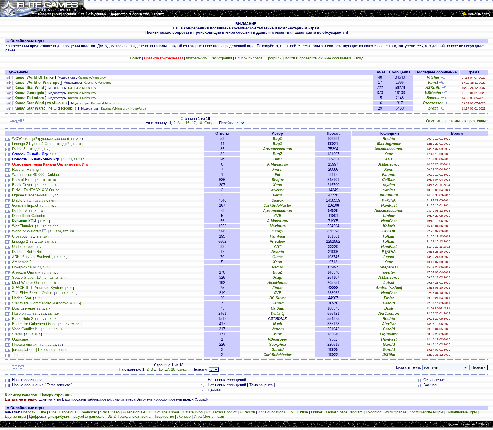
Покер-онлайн (24, 267)
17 (194, 123)
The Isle (18, 355)
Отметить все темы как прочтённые (457, 121)
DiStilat (388, 355)
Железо (184, 416)
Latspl (388, 257)
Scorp (277, 231)
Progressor (433, 103)
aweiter (277, 190)
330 (47, 241)
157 (65, 231)
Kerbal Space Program (344, 412)
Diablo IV (19, 210)
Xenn (388, 154)
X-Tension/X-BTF (137, 412)
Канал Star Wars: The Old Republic (46, 108)
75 (49, 318)
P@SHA (389, 200)
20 (73, 324)
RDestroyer (277, 339)
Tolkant (388, 236)
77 (49, 226)
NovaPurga (138, 108)
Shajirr (278, 180)
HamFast (389, 205)
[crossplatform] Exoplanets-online (39, 349)
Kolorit (389, 226)
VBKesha (433, 93)
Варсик (432, 98)
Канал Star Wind (29, 87)
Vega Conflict (23, 329)
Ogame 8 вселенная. (30, 195)
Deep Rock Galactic (28, 216)
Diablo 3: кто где (26, 149)
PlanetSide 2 (22, 318)
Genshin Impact (25, 205)
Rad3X (277, 267)
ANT (389, 159)
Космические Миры (426, 412)
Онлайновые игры (461, 412)
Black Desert (22, 185)
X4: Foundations (271, 412)
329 (40, 241)
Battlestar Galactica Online (34, 324)
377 (44, 200)
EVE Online (298, 412)
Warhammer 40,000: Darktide (36, 174)
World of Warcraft (26, 231)
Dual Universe (23, 308)
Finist (433, 82)
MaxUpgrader (389, 144)
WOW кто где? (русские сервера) (40, 138)
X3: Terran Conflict (221, 412)
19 (68, 324)
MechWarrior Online (28, 282)
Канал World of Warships (37, 82)
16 (187, 123)
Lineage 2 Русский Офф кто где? (40, 144)
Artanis (277, 252)
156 (58, 231)
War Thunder (22, 226)
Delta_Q (277, 313)
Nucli (277, 324)
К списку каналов (21, 395)
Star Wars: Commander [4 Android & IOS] (46, 303)
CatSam (389, 180)
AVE (277, 216)
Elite (42, 412)
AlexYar (389, 324)
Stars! (17, 334)
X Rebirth (247, 412)
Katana (83, 77)
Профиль (274, 58)
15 (50, 185)
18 (200, 123)
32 (55, 180)
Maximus (278, 226)
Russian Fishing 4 (27, 169)
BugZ (277, 138)
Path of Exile (22, 180)
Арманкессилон (277, 149)
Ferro (277, 195)
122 (43, 313)
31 (50, 180)
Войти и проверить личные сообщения (318, 58)
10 (45, 236)
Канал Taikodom (29, 98)
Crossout (19, 236)
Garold (278, 303)
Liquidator (389, 334)
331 (53, 241)
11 (70, 159)
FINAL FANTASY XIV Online (36, 190)
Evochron (373, 412)
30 (45, 180)
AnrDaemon (388, 313)
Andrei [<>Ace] (389, 288)
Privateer (277, 241)
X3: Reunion (192, 412)
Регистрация (221, 58)
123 (50, 313)
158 (72, 231)
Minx (277, 334)
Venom (277, 329)
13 (80, 159)
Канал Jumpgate (29, 93)
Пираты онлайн (25, 344)
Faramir (389, 174)
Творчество (164, 416)
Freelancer (88, 412)
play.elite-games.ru (88, 416)
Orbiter (316, 412)
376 (37, 200)
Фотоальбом (196, 58)
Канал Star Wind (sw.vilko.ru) (41, 103)
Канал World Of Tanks (34, 77)
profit (433, 108)
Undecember (22, 246)
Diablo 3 (18, 200)
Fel (277, 174)
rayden (389, 185)
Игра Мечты (204, 416)
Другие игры (15, 416)
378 (51, 200)
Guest (277, 257)
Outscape (20, 339)
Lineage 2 (20, 241)
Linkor (389, 216)
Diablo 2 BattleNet (27, 252)
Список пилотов (248, 58)
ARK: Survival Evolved (31, 257)
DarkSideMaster (277, 205)
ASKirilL (432, 87)
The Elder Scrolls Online (32, 293)
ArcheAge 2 (21, 262)
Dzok (388, 308)
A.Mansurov (97, 77)
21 (78, 324)
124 (57, 313)
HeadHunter (277, 282)
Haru (277, 159)
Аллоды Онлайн (26, 272)
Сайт (221, 416)
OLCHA (388, 231)
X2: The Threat (166, 412)
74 (44, 318)
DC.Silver (277, 298)
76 (44, 226)
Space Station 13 (26, 277)
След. (209, 123)
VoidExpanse (395, 412)
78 (54, 226)
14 (45, 185)
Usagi (277, 277)
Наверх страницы (56, 395)
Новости (28, 412)
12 (75, 159)
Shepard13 (388, 267)
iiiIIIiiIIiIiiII (389, 195)
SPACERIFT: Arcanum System (37, 288)
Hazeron (19, 313)
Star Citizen (110, 412)
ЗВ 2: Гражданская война (129, 416)
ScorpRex (277, 344)
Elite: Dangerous (62, 412)
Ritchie (433, 77)
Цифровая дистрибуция (49, 416)
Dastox (278, 200)
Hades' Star (21, 298)
